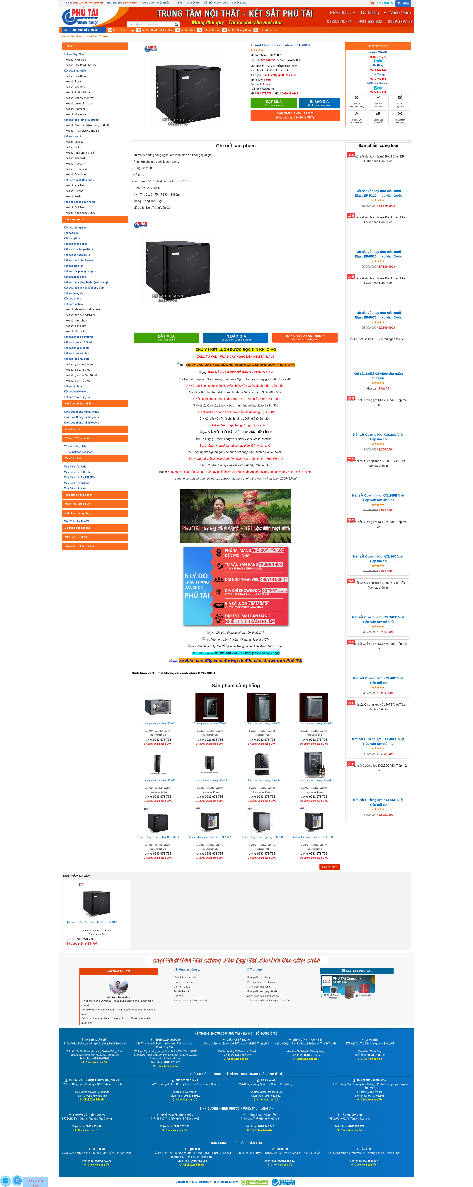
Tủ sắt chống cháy (75, 446)
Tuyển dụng (239, 2)
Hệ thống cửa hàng (216, 2)
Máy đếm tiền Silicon (76, 483)
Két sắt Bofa (73, 81)
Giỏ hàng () (385, 3)
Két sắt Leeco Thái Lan (79, 103)
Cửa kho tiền (72, 429)
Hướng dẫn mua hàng (258, 977)
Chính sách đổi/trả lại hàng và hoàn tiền (268, 1000)
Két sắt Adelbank (76, 185)
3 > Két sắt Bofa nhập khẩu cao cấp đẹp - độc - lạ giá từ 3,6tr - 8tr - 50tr (235, 392)
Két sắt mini (188, 30)
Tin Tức (178, 2)
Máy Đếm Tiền (73, 458)
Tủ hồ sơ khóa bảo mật (78, 452)
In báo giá (319, 102)
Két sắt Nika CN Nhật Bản (80, 152)
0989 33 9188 (129, 2)
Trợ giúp (256, 969)
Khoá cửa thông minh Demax (81, 411)
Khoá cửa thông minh (78, 403)
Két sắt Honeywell (76, 114)
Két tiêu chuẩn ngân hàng (79, 201)
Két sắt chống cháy (239, 30)
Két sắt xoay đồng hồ (77, 397)
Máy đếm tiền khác (75, 488)
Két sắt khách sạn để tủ (78, 249)
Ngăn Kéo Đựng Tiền (77, 503)
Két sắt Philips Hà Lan (78, 92)
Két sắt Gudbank (75, 163)
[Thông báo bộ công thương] (283, 1182)
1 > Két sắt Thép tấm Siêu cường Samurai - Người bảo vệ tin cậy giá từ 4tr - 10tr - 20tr (235, 379)
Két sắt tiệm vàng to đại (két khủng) (86, 282)
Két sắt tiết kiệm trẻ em (78, 260)
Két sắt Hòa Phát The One (157, 30)
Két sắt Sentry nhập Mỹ (79, 97)
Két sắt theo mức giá (76, 358)
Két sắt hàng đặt (74, 293)
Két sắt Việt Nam (74, 54)
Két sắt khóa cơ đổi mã (78, 342)
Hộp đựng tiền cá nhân (78, 494)
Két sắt (69, 46)
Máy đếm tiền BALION (77, 472)
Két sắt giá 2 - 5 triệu (78, 369)
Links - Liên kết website (186, 982)
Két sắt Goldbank (76, 207)
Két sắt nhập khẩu (75, 70)
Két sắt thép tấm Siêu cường (81, 119)
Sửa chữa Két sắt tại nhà (80, 546)
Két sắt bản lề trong (76, 391)
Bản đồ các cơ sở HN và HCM (190, 1000)
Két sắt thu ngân (76, 331)
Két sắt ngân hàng (75, 276)
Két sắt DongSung (76, 174)
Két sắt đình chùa (76, 320)
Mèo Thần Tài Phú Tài (77, 521)
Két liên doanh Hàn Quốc (79, 180)
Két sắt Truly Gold (76, 169)
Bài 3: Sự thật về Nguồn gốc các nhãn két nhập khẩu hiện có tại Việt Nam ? (236, 452)
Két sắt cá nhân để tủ (77, 254)
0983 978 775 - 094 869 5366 (88, 2)
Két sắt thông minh (75, 227)
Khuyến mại (193, 2)
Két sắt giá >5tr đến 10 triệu (82, 375)
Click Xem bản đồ (96, 1062)
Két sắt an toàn (73, 386)
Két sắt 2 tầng (72, 298)
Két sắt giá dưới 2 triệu (79, 364)
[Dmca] (254, 1182)
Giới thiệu (163, 2)
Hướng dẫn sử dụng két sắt (262, 991)
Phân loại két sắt (75, 219)
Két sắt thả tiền (73, 304)
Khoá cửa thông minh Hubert (81, 422)
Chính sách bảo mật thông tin (263, 996)
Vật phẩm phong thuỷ (78, 513)
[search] (176, 24)
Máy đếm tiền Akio (75, 466)
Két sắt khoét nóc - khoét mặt (83, 309)
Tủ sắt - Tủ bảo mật (77, 438)
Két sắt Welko (74, 196)
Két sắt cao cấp (73, 136)
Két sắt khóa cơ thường (78, 336)
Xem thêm (330, 866)
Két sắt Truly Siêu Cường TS (82, 130)
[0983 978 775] (17, 1180)
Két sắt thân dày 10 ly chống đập (84, 287)
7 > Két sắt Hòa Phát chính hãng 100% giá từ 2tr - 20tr (235, 418)
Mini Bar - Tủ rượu (76, 537)
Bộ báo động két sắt (77, 527)
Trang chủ (147, 2)
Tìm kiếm (403, 3)
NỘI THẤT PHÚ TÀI (118, 971)
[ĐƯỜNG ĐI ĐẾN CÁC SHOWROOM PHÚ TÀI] (182, 364)
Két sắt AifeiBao (75, 87)
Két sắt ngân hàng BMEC (80, 212)
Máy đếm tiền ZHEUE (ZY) (79, 477)
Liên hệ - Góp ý (182, 986)
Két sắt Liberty (74, 141)
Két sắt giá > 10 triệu (78, 380)
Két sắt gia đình (268, 30)
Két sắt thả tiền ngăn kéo (81, 315)
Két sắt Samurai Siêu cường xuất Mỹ (87, 125)
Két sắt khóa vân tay (76, 353)
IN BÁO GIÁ (236, 337)
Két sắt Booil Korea (77, 76)
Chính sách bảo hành (258, 986)
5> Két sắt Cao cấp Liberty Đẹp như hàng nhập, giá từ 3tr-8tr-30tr (235, 405)
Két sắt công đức (76, 325)
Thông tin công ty (188, 969)
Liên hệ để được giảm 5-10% (276, 60)
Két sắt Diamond (76, 108)
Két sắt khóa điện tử (76, 347)
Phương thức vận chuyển (261, 982)
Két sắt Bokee (74, 147)
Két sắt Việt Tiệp (123, 30)
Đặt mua (274, 102)
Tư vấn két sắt (182, 991)
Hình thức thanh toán (185, 977)
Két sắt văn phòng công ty (80, 271)
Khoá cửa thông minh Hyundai (82, 417)
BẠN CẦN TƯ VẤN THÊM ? (295, 115)
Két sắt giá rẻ (211, 30)
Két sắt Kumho (74, 190)
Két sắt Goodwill (75, 158)
